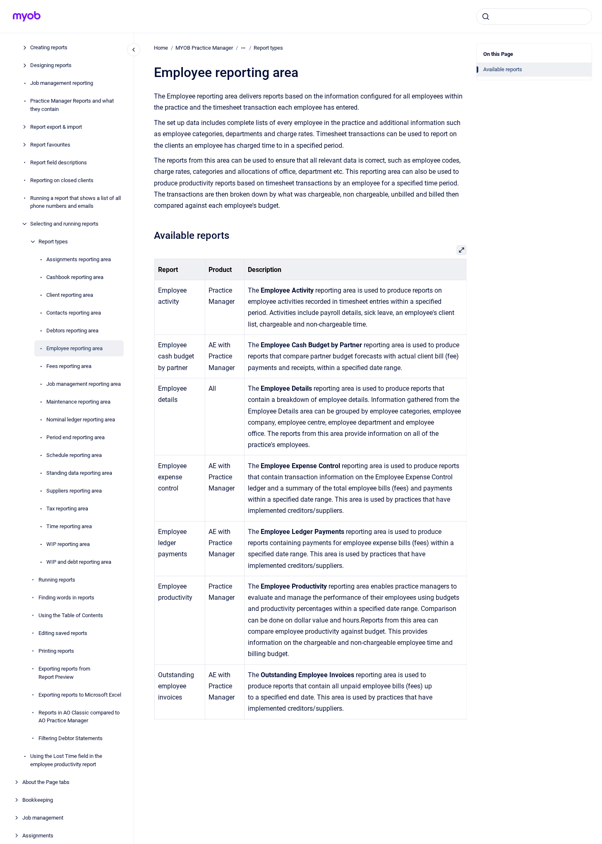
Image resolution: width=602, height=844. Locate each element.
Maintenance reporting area (78, 402)
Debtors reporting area (72, 330)
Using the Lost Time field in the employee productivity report (66, 760)
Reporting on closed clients (62, 180)
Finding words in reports (66, 597)
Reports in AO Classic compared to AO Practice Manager (79, 716)
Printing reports (56, 651)
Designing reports (51, 65)
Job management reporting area (83, 384)
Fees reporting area (68, 366)
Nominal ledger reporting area (80, 419)
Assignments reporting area (78, 259)
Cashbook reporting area (74, 277)
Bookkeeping (37, 800)
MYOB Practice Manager (204, 48)
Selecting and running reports (64, 224)
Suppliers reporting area (74, 491)
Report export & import (56, 127)
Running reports (56, 580)
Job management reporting (61, 83)
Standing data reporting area (79, 473)
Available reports (502, 69)
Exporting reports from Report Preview (64, 673)
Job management (42, 818)
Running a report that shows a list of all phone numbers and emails (75, 202)
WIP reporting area (68, 544)
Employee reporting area (74, 348)
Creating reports (48, 47)
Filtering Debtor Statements (70, 738)
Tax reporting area (67, 508)
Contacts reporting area (73, 313)
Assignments (37, 835)
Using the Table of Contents (70, 615)
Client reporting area (69, 295)
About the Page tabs (46, 782)
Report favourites (50, 145)
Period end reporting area (75, 437)
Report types (53, 241)
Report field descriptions (58, 162)
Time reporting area (69, 526)
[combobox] (534, 16)
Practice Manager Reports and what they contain (72, 105)
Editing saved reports (62, 633)
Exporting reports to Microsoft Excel (79, 695)
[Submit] (485, 16)
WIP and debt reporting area (78, 562)
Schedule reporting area (74, 455)
